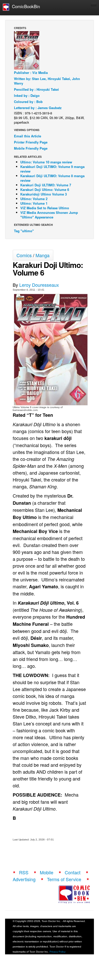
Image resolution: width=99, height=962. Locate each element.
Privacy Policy (57, 951)
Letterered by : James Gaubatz (38, 107)
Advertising (24, 879)
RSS (23, 872)
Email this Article (27, 136)
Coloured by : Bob (28, 101)
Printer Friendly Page (30, 142)
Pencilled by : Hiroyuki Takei (36, 89)
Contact (72, 872)
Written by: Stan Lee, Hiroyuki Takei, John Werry (47, 81)
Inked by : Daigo (27, 95)
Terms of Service (64, 879)
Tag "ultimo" (24, 230)
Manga (43, 255)
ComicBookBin (24, 6)
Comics (24, 255)
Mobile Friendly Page (30, 148)
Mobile (46, 872)
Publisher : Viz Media (31, 72)
